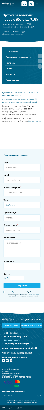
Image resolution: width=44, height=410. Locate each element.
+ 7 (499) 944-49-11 (31, 319)
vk (4, 360)
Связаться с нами (11, 325)
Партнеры (10, 63)
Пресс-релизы (12, 80)
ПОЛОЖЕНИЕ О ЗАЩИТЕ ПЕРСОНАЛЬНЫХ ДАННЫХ (22, 402)
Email (6, 175)
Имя (6, 162)
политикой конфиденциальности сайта (23, 296)
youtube (8, 360)
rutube (11, 360)
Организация (10, 212)
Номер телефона (12, 187)
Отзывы (9, 68)
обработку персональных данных (21, 293)
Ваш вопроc (10, 237)
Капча (7, 274)
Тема (6, 200)
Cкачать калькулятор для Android (19, 348)
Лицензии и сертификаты (18, 57)
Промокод (9, 261)
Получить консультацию (31, 325)
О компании (12, 51)
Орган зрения (34, 121)
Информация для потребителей (17, 377)
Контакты (10, 74)
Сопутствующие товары (16, 343)
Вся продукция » (12, 340)
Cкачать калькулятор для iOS (17, 353)
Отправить (22, 285)
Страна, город (11, 225)
